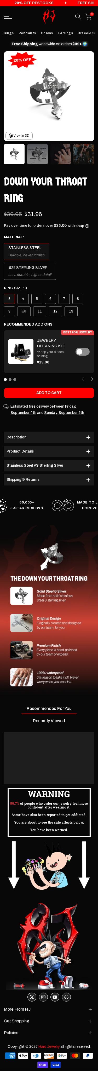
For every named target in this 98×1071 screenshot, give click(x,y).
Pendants (27, 33)
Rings (9, 33)
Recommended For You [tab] (49, 708)
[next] (92, 379)
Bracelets (86, 33)
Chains (47, 33)
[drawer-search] (78, 17)
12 (55, 311)
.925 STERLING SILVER (28, 268)
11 (40, 311)
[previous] (83, 379)
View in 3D (21, 135)
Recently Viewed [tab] (49, 721)
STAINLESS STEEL (24, 248)
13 (71, 311)
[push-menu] (8, 16)
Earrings (65, 33)
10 (26, 312)
